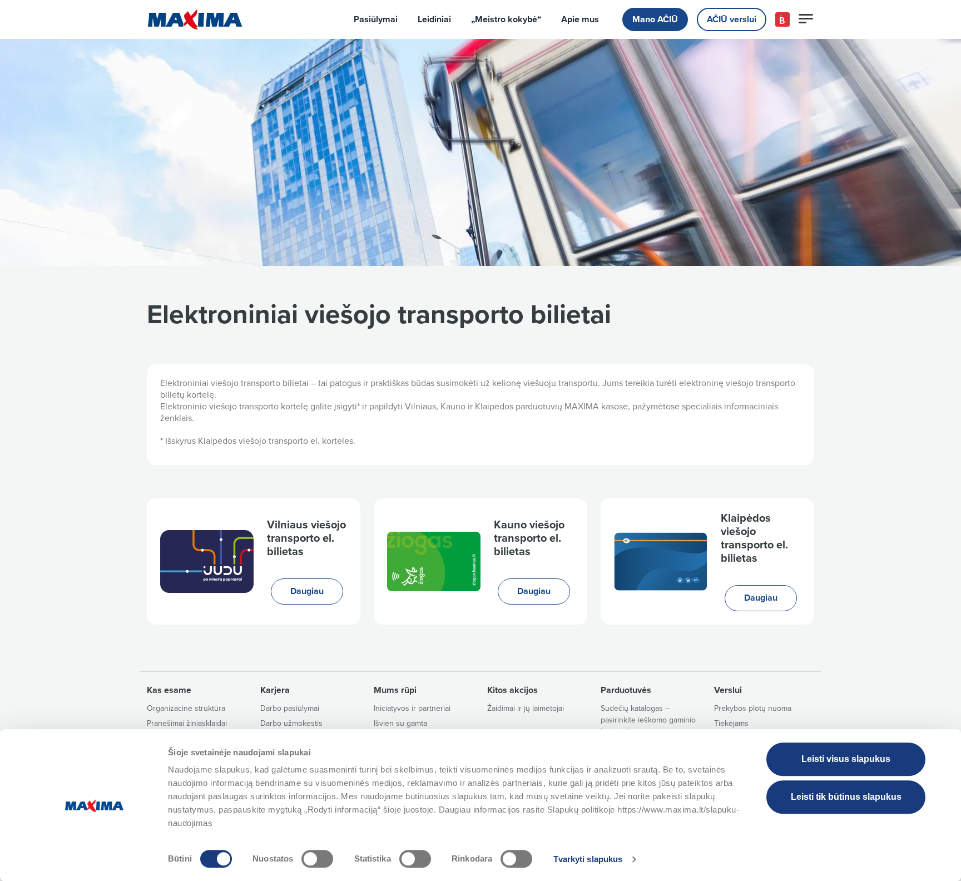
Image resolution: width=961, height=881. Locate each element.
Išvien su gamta (400, 723)
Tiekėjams (731, 723)
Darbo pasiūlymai (289, 708)
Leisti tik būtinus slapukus (846, 796)
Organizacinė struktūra (186, 708)
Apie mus (580, 19)
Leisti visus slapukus (845, 759)
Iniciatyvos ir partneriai (412, 708)
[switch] (317, 859)
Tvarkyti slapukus (588, 859)
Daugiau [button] (307, 591)
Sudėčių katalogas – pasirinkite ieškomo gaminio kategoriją (648, 720)
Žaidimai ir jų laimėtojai (525, 708)
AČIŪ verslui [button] (731, 19)
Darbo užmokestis (291, 723)
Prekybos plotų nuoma (752, 708)
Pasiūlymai (376, 19)
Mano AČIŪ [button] (655, 19)
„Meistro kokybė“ (506, 19)
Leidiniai (434, 19)
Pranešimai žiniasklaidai (187, 723)
